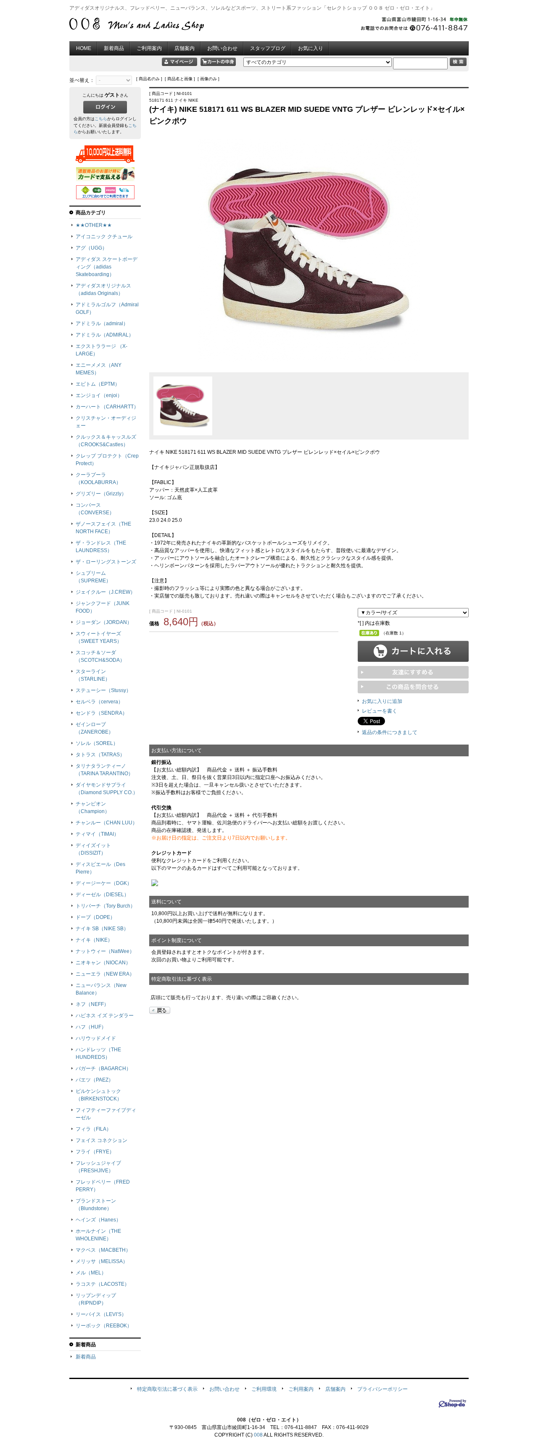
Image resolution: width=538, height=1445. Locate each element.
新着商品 (114, 48)
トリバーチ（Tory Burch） (105, 906)
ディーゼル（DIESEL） (102, 895)
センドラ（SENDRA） (101, 713)
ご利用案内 (149, 48)
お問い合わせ (222, 48)
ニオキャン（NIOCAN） (103, 963)
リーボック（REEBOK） (104, 1326)
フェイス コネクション (101, 1140)
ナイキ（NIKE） (94, 940)
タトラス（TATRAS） (100, 755)
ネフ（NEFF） (92, 1004)
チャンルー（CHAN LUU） (106, 823)
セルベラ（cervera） (99, 702)
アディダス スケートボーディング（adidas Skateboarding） (106, 266)
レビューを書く (379, 711)
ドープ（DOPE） (95, 917)
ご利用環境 (264, 1389)
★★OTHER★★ (94, 225)
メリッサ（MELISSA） (102, 1261)
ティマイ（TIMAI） (97, 834)
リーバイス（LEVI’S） (101, 1314)
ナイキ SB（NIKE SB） (102, 929)
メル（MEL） (91, 1273)
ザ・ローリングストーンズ (106, 562)
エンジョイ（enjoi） (99, 395)
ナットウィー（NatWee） (105, 951)
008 (258, 1435)
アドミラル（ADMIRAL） (105, 335)
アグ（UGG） (91, 248)
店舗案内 (184, 48)
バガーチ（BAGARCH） (103, 1068)
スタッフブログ (267, 48)
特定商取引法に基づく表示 (167, 1389)
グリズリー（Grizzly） (101, 494)
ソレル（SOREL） (97, 743)
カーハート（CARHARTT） (107, 407)
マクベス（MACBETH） (103, 1250)
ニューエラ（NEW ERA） (105, 974)
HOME (83, 48)
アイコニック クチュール (104, 237)
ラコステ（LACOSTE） (102, 1284)
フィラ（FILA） (93, 1129)
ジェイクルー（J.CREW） (105, 592)
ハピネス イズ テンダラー (105, 1016)
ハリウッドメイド (96, 1038)
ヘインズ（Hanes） (98, 1220)
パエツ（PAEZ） (94, 1080)
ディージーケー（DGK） (104, 883)
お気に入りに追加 (382, 701)
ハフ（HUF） (91, 1027)
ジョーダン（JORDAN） (104, 622)
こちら (101, 118)
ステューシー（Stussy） (103, 690)
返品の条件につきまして (389, 732)
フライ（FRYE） (95, 1152)
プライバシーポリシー (382, 1389)
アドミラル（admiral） (102, 323)
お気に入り (310, 48)
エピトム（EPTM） (98, 384)
